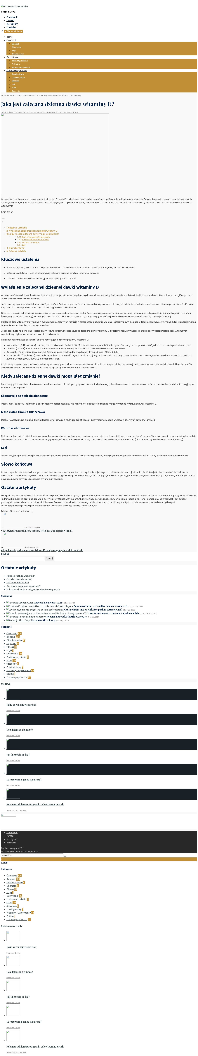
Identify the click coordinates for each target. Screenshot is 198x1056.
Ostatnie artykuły (17, 251)
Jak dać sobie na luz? (17, 582)
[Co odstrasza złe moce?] (13, 723)
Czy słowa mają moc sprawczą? (23, 586)
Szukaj (5, 553)
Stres (14, 87)
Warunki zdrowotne (30, 242)
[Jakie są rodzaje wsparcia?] (13, 698)
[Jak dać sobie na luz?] (13, 748)
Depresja (15, 81)
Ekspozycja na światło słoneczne (36, 237)
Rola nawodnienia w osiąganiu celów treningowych (33, 589)
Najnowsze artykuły (11, 926)
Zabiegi (10, 673)
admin (23, 95)
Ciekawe (5, 683)
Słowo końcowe (17, 248)
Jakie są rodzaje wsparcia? (20, 575)
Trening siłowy (18, 54)
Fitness (10, 647)
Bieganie (15, 44)
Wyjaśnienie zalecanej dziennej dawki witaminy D (33, 230)
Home (9, 36)
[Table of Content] (99, 219)
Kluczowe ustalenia (17, 227)
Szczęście (16, 91)
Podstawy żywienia (20, 60)
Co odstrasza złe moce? (19, 579)
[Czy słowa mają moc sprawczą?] (13, 773)
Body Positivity (18, 74)
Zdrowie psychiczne (16, 70)
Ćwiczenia (11, 40)
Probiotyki (16, 64)
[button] (2, 31)
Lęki (13, 84)
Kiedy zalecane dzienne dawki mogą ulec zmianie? (33, 234)
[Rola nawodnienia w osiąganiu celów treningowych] (13, 797)
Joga (14, 50)
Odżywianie (12, 57)
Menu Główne (13, 31)
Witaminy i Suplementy (21, 67)
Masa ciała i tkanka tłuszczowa (35, 239)
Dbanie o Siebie (18, 77)
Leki (23, 245)
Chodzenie (16, 47)
